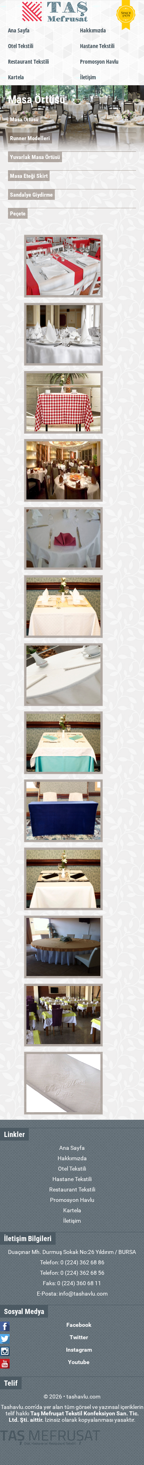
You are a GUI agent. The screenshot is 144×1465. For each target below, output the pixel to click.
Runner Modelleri (30, 138)
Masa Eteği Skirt (29, 176)
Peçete (18, 213)
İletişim (88, 77)
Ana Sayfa (19, 30)
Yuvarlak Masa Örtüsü (35, 157)
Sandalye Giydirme (31, 194)
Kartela (16, 77)
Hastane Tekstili (97, 46)
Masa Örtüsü (24, 119)
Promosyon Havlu (99, 61)
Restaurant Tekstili (28, 61)
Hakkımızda (93, 30)
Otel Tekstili (20, 46)
